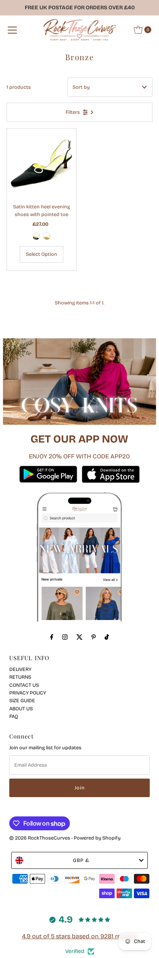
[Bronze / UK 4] (47, 236)
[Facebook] (51, 637)
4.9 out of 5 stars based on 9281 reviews (79, 936)
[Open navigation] (12, 29)
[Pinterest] (93, 637)
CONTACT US (24, 685)
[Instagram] (65, 637)
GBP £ (81, 860)
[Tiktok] (107, 637)
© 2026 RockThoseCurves (39, 838)
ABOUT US (21, 708)
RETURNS (20, 677)
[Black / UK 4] (36, 236)
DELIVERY (20, 669)
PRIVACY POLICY (27, 693)
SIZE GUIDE (22, 700)
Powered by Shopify (97, 838)
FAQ (13, 716)
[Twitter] (79, 637)
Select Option (41, 254)
